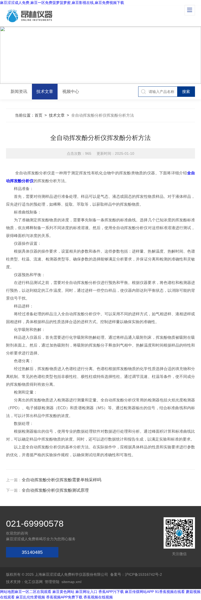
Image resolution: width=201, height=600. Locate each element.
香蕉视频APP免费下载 (64, 597)
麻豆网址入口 (86, 592)
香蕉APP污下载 (111, 592)
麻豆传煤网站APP (139, 592)
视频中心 (70, 91)
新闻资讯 (18, 91)
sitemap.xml (71, 582)
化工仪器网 (33, 582)
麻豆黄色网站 (63, 592)
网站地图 (7, 592)
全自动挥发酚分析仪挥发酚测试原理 (55, 490)
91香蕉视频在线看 (170, 592)
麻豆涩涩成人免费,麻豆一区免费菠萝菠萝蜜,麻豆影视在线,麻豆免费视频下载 (62, 3)
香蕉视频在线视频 (98, 597)
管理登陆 (52, 582)
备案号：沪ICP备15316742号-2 (136, 574)
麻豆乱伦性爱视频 (30, 597)
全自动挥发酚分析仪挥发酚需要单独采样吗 (61, 480)
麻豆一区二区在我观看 (33, 592)
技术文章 (44, 91)
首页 (38, 115)
